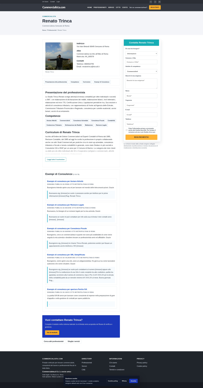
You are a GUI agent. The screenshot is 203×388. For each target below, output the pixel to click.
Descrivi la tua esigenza (133, 76)
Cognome (129, 100)
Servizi (111, 7)
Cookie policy (142, 366)
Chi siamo (113, 363)
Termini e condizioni (116, 370)
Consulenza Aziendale (80, 120)
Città (118, 7)
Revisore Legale (101, 125)
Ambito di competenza (133, 66)
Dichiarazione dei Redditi (73, 125)
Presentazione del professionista (56, 82)
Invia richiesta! (141, 137)
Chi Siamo (45, 1)
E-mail (128, 109)
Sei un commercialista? (138, 7)
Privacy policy (142, 363)
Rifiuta (124, 381)
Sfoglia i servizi (74, 341)
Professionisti (100, 7)
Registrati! (155, 7)
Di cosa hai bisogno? (132, 48)
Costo (125, 7)
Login (58, 1)
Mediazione (89, 125)
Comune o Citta (131, 58)
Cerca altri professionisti (53, 341)
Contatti (52, 1)
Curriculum (86, 82)
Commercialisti (65, 120)
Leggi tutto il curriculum (55, 159)
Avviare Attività (51, 120)
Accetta (133, 381)
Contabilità (111, 120)
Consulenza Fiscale (97, 120)
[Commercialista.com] (54, 7)
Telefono (128, 119)
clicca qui (152, 132)
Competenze (75, 82)
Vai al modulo (52, 332)
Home (89, 7)
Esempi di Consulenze (101, 82)
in (159, 1)
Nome (127, 91)
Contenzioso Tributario (54, 125)
